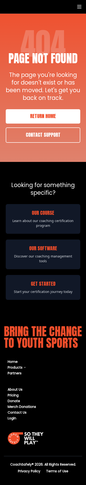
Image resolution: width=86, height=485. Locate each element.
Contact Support (43, 135)
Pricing (13, 395)
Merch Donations (22, 406)
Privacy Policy (29, 471)
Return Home (43, 116)
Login (12, 418)
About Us (15, 389)
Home (13, 361)
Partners (15, 373)
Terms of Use (57, 471)
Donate (14, 401)
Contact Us (17, 412)
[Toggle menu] (79, 6)
